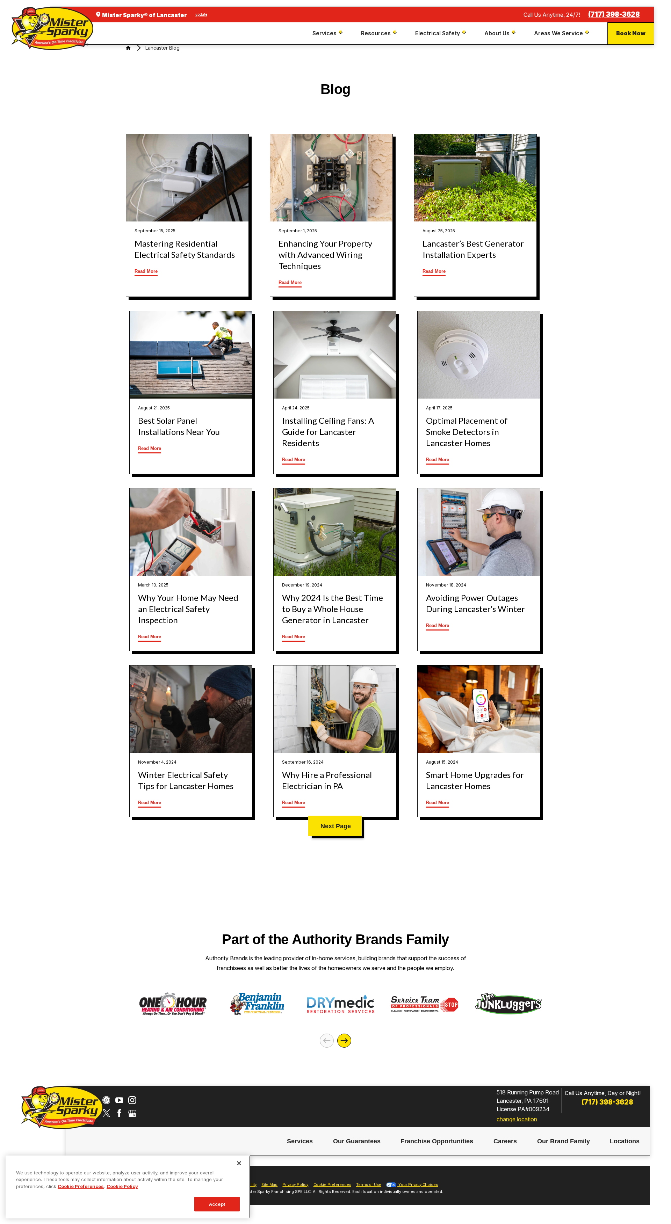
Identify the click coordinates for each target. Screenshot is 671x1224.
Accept (217, 1204)
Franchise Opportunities (437, 1141)
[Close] (239, 1163)
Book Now (630, 33)
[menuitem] (328, 33)
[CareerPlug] (106, 1100)
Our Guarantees (357, 1141)
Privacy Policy (295, 1184)
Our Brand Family (563, 1141)
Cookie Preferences (81, 1186)
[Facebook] (119, 1113)
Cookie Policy (122, 1186)
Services (300, 1141)
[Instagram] (132, 1100)
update (201, 14)
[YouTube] (119, 1100)
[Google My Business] (132, 1113)
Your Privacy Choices (417, 1184)
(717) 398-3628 (614, 14)
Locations (625, 1141)
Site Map (269, 1184)
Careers (505, 1141)
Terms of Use (368, 1184)
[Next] (344, 1041)
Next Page (335, 826)
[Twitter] (106, 1113)
